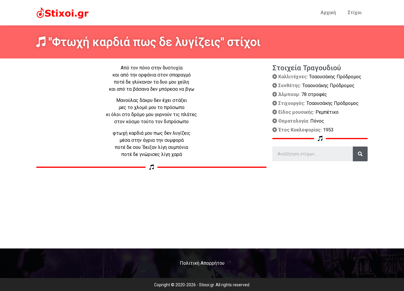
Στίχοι (355, 12)
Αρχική (328, 12)
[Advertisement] (320, 203)
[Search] (360, 154)
